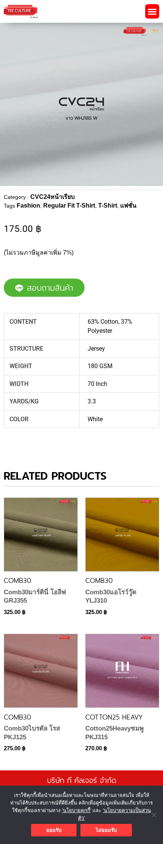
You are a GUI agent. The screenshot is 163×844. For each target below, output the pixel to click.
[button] (152, 11)
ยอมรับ (53, 830)
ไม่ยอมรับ (106, 830)
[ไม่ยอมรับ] (153, 815)
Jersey (96, 348)
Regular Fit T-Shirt (69, 205)
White (95, 419)
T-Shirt (107, 205)
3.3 (92, 401)
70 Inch (97, 383)
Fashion (28, 205)
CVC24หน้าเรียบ (52, 197)
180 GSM (100, 366)
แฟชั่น (128, 205)
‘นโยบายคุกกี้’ (76, 810)
